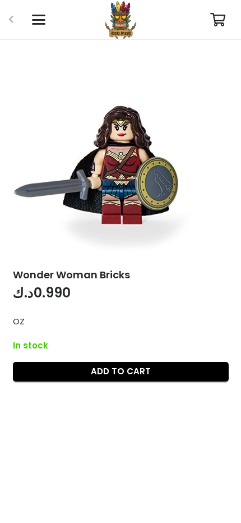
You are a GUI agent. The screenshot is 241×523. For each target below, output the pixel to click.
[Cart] (218, 19)
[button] (38, 19)
